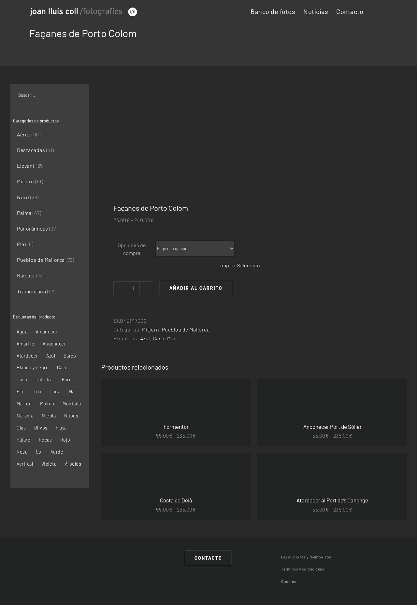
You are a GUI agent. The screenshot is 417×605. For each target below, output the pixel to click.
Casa (159, 338)
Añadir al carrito (196, 288)
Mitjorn (150, 329)
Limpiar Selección (238, 265)
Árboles (73, 464)
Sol (39, 452)
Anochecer (54, 343)
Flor (21, 391)
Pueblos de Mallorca (186, 329)
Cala (61, 367)
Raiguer (26, 275)
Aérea (24, 134)
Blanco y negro (33, 367)
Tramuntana (31, 291)
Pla (20, 244)
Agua (22, 331)
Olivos (41, 427)
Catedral (45, 379)
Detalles (178, 399)
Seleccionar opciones (135, 399)
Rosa (22, 452)
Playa (61, 427)
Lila (37, 391)
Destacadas (31, 150)
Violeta (49, 464)
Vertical (25, 464)
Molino (47, 403)
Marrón (24, 403)
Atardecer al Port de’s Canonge (332, 500)
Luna (55, 391)
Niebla (49, 415)
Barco (70, 356)
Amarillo (25, 343)
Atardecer (27, 356)
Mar (171, 338)
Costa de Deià (176, 500)
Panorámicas (32, 228)
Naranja (25, 415)
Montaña (72, 403)
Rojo (65, 440)
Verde (57, 452)
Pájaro (23, 440)
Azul (145, 338)
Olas (21, 427)
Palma (24, 213)
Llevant (26, 165)
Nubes (71, 415)
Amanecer (47, 331)
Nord (23, 197)
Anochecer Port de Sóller (332, 426)
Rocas (45, 440)
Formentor (176, 426)
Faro (67, 379)
